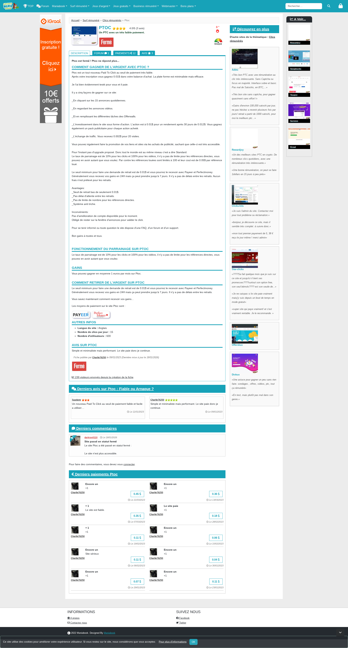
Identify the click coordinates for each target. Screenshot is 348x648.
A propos (75, 618)
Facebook (184, 618)
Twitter (182, 622)
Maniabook (58, 6)
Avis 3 (147, 53)
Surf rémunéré (78, 6)
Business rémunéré (145, 6)
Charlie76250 (99, 357)
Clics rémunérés (112, 20)
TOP (30, 6)
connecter (129, 464)
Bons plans (187, 6)
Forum (45, 6)
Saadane (76, 400)
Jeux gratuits (120, 6)
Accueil (75, 20)
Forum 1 (101, 53)
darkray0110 (91, 437)
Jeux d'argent (100, 6)
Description (79, 53)
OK (193, 642)
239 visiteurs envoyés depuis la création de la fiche (103, 377)
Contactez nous (78, 622)
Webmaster (168, 6)
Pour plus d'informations (173, 641)
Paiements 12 (125, 53)
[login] (340, 6)
